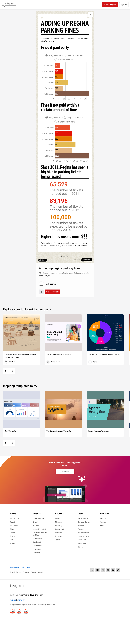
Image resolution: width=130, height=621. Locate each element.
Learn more (65, 472)
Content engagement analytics (40, 533)
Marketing (58, 522)
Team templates (38, 538)
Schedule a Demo (84, 536)
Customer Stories (84, 522)
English (12, 572)
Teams (57, 540)
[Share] (41, 292)
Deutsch (19, 572)
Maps (12, 529)
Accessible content (39, 529)
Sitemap (81, 547)
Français (40, 572)
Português (26, 572)
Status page (82, 543)
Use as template (110, 4)
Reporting (58, 525)
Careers (103, 522)
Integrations (37, 549)
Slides (12, 540)
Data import (37, 542)
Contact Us (15, 567)
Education (58, 536)
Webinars (81, 529)
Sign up (124, 5)
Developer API (82, 540)
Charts (12, 533)
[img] (62, 127)
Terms (13, 600)
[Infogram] (9, 4)
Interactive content (39, 518)
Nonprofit (58, 533)
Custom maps (37, 546)
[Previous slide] (6, 371)
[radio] (54, 55)
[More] (90, 14)
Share (43, 260)
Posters (12, 543)
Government (59, 529)
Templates (36, 553)
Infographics (14, 518)
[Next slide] (11, 371)
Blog (101, 525)
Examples (81, 525)
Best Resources (83, 533)
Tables (12, 536)
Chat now (26, 567)
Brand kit (36, 525)
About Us (103, 518)
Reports (12, 522)
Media (57, 518)
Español (33, 572)
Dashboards (14, 525)
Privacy (21, 600)
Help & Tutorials (83, 518)
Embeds (35, 522)
